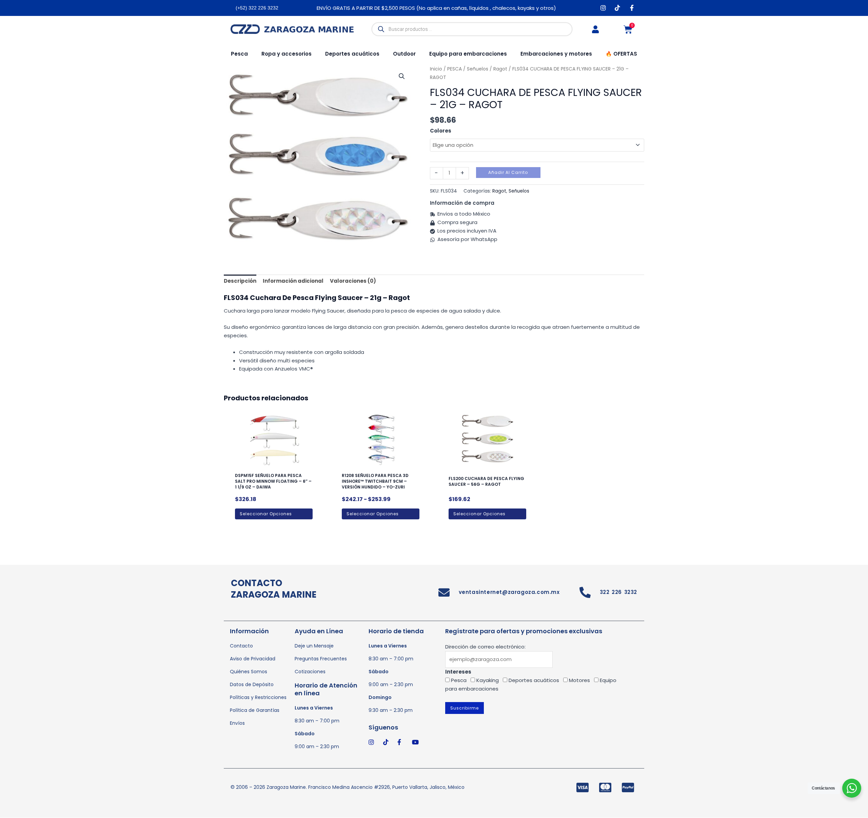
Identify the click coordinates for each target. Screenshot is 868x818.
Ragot (499, 191)
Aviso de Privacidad (252, 658)
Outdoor (404, 53)
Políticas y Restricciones (258, 697)
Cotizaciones (310, 671)
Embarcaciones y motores (556, 53)
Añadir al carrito (508, 172)
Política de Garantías (254, 710)
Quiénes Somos (248, 671)
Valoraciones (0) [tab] (353, 280)
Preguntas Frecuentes (321, 658)
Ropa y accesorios (286, 53)
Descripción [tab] (240, 280)
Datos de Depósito (252, 684)
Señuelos (519, 191)
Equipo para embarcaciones (468, 53)
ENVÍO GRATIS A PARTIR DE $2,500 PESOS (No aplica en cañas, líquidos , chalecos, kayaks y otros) (436, 8)
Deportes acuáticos (352, 53)
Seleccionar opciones (266, 514)
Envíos (237, 723)
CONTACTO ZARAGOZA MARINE (273, 589)
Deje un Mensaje (314, 645)
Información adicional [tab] (293, 280)
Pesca (239, 53)
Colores (440, 130)
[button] (402, 76)
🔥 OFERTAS (621, 53)
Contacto (241, 645)
